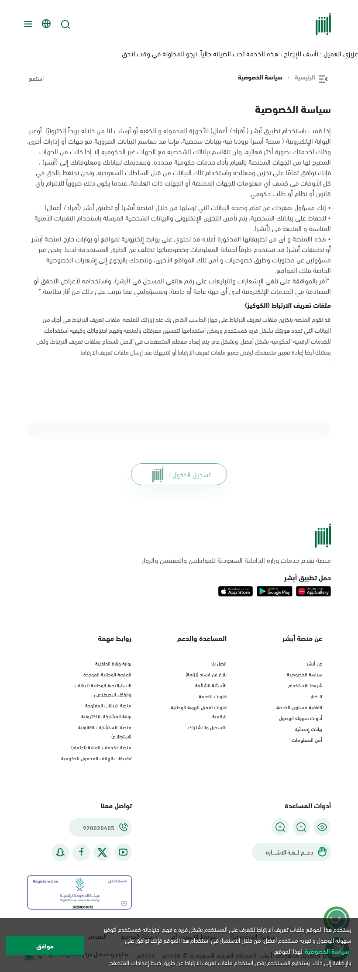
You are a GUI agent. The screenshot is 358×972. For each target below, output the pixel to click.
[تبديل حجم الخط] (301, 827)
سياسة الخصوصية (304, 674)
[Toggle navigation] (27, 24)
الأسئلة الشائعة (211, 684)
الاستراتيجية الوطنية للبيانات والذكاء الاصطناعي (103, 689)
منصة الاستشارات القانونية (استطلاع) (104, 731)
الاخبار (316, 695)
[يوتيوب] (123, 852)
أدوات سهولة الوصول (300, 717)
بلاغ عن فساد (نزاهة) (206, 674)
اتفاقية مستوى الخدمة (299, 706)
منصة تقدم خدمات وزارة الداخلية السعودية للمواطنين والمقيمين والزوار (236, 560)
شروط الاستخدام (305, 684)
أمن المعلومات (307, 739)
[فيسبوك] (81, 852)
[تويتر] (102, 852)
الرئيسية (305, 77)
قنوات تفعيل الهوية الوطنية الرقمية (199, 711)
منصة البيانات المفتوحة (108, 705)
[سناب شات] (60, 852)
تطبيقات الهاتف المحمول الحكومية (96, 757)
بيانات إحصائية (308, 728)
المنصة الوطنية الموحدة (107, 674)
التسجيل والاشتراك (207, 726)
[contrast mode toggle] (322, 827)
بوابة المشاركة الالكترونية (106, 715)
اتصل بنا (219, 663)
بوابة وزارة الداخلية (113, 663)
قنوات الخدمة (213, 695)
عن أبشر (314, 663)
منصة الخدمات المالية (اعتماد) (101, 746)
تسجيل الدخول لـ (189, 474)
